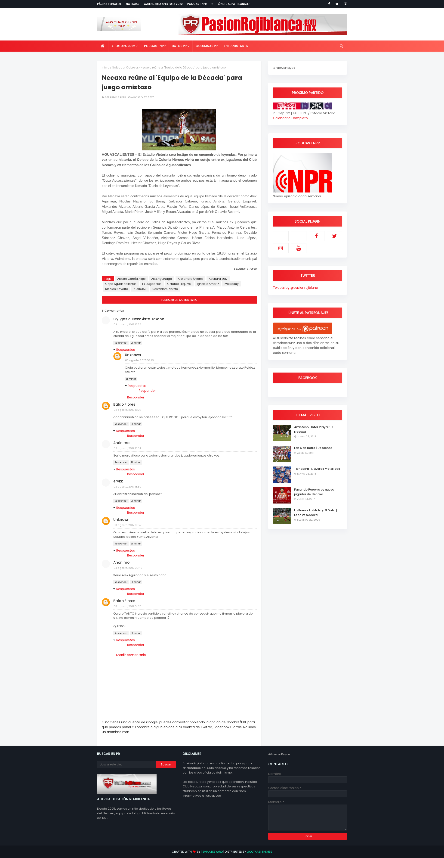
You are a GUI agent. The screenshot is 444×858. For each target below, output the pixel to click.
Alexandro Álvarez (190, 279)
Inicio (105, 67)
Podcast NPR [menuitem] (155, 46)
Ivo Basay (232, 284)
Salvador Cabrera (125, 67)
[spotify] (299, 236)
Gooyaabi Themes (259, 852)
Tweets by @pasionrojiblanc (295, 287)
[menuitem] (102, 46)
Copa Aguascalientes (120, 284)
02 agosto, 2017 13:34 (127, 448)
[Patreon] (281, 236)
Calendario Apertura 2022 (163, 4)
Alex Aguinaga (161, 279)
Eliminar (136, 343)
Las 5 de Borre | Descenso (313, 448)
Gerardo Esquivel (179, 284)
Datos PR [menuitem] (179, 46)
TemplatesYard (212, 852)
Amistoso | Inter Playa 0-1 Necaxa (313, 429)
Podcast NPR (197, 4)
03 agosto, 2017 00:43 (139, 360)
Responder (120, 343)
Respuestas (125, 349)
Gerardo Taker (115, 97)
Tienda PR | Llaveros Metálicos (317, 468)
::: (212, 4)
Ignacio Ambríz (208, 284)
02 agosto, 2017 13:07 (127, 410)
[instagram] (344, 4)
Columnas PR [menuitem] (207, 46)
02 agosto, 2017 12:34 (127, 324)
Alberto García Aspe (131, 279)
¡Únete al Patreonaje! (234, 4)
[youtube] (299, 248)
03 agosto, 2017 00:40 (128, 525)
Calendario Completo (290, 118)
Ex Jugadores (151, 284)
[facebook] (329, 4)
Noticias (132, 4)
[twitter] (337, 4)
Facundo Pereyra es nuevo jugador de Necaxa (314, 491)
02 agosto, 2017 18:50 (127, 486)
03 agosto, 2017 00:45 (128, 568)
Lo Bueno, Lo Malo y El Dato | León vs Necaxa (315, 512)
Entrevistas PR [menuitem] (236, 46)
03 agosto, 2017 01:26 (128, 606)
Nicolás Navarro (116, 289)
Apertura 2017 (218, 279)
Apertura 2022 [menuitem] (123, 46)
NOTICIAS (140, 289)
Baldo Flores (124, 404)
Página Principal (109, 4)
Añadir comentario (131, 655)
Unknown (133, 354)
